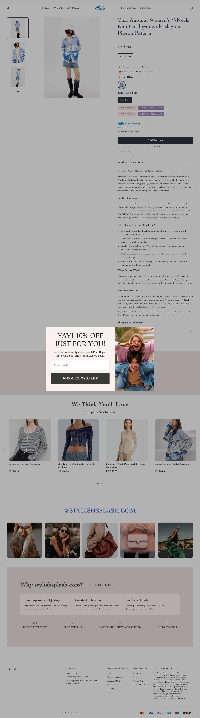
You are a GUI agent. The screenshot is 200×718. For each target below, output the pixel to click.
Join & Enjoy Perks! (80, 378)
